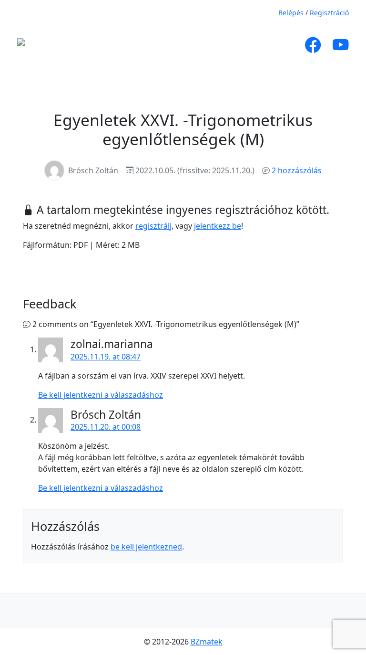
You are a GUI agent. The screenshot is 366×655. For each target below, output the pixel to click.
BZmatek (207, 641)
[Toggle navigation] (125, 45)
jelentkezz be (217, 226)
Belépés (291, 12)
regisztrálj (153, 226)
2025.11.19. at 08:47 (106, 356)
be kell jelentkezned (146, 546)
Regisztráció (329, 12)
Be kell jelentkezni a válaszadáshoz (100, 395)
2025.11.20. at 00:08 (106, 427)
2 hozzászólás (297, 170)
